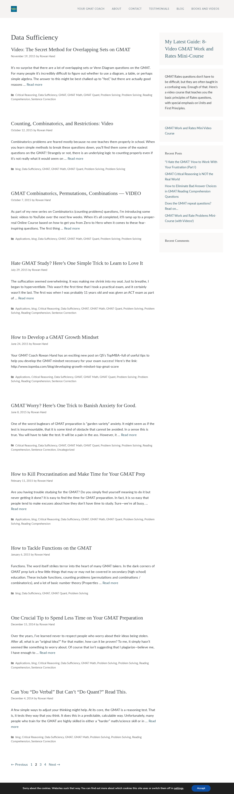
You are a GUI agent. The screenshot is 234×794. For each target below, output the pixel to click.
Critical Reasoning (26, 95)
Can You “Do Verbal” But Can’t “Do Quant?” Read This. (69, 692)
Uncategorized (65, 449)
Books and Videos (205, 9)
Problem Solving (110, 95)
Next (54, 764)
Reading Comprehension (35, 313)
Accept (201, 788)
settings (178, 788)
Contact (135, 9)
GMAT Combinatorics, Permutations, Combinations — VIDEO (76, 193)
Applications (22, 239)
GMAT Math (74, 95)
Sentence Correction (43, 99)
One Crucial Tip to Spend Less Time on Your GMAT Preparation (77, 618)
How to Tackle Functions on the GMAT (51, 548)
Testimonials (159, 9)
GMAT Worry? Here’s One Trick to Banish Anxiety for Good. (73, 405)
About (116, 9)
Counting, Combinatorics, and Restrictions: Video (62, 123)
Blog (180, 9)
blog (18, 169)
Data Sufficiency (47, 95)
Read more (34, 84)
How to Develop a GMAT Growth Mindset (55, 337)
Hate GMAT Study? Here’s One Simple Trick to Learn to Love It (77, 263)
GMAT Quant (91, 95)
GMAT (62, 95)
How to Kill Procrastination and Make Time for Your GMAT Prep (78, 474)
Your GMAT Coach (91, 9)
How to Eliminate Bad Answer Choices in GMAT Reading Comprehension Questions (190, 191)
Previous (19, 764)
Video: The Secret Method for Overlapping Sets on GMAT (70, 49)
